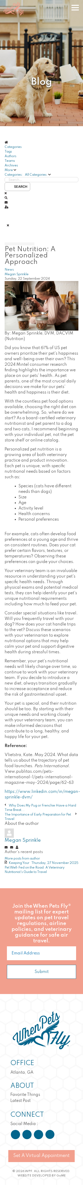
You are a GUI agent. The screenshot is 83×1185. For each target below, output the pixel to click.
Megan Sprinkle (17, 274)
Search (20, 186)
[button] (41, 170)
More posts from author (22, 858)
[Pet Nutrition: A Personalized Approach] (41, 305)
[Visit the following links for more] (15, 1134)
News (9, 269)
